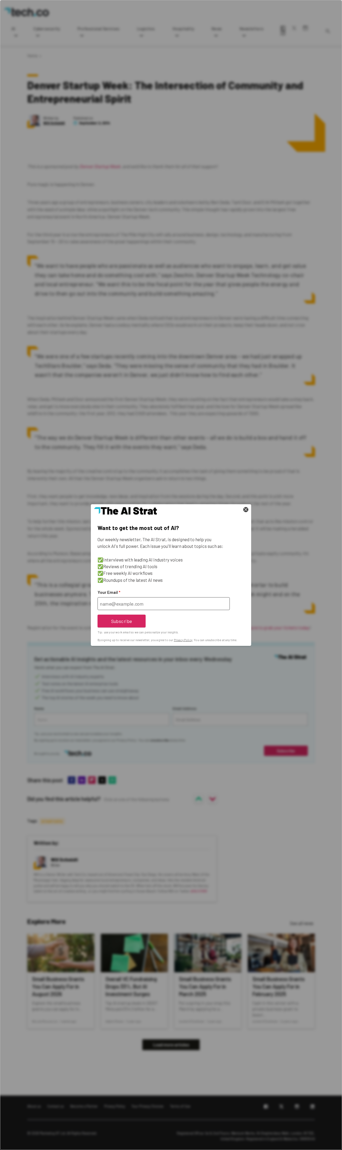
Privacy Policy (183, 640)
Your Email (109, 592)
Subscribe (121, 621)
